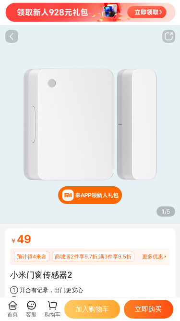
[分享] (168, 36)
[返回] (11, 36)
